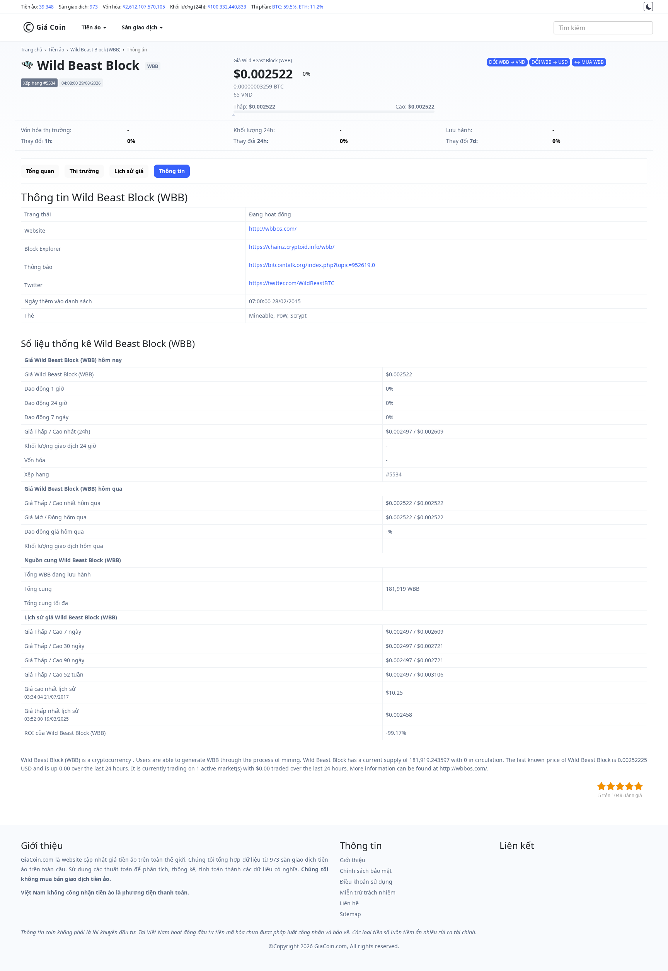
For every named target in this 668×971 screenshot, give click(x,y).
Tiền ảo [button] (92, 27)
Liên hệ (349, 903)
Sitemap (350, 914)
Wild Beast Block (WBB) (95, 49)
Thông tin (137, 49)
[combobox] (603, 27)
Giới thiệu (352, 860)
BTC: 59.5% (284, 6)
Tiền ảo (56, 49)
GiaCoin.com (330, 946)
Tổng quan (40, 171)
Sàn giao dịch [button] (140, 27)
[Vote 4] (629, 786)
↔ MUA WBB (589, 62)
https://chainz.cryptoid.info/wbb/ (291, 246)
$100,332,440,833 (227, 6)
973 (94, 6)
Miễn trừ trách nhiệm (367, 892)
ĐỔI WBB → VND (507, 62)
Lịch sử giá (128, 171)
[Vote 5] (638, 786)
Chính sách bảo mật (366, 870)
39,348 (46, 6)
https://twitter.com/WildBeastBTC (291, 283)
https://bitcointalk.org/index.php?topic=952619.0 (312, 265)
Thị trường (84, 171)
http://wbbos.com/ (273, 228)
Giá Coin (44, 27)
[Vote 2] (610, 786)
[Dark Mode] (648, 6)
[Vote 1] (601, 786)
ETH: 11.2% (311, 6)
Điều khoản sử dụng (366, 881)
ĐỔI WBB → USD (550, 62)
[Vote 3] (620, 786)
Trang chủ (31, 49)
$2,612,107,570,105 (144, 6)
